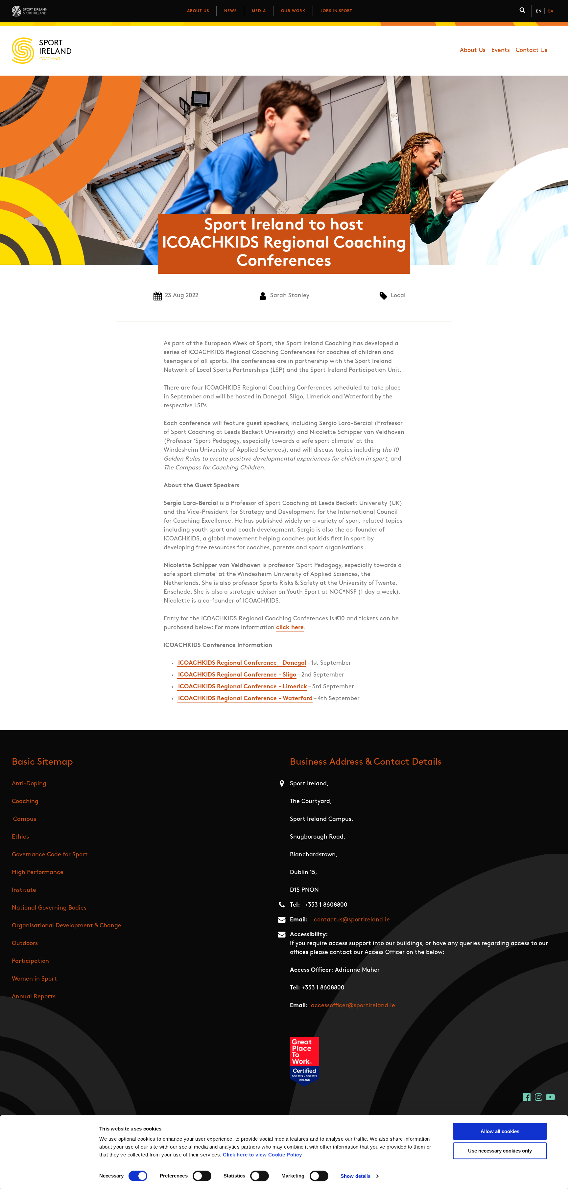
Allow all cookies (500, 1131)
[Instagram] (538, 1097)
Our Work (293, 11)
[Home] (59, 11)
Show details (355, 1176)
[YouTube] (550, 1097)
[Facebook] (526, 1097)
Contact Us (531, 51)
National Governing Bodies (49, 908)
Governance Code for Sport (50, 855)
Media (259, 11)
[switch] (202, 1176)
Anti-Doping (29, 784)
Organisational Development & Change (66, 926)
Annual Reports (34, 997)
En (538, 11)
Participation (30, 961)
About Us (198, 11)
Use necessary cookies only (500, 1150)
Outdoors (25, 944)
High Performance (37, 873)
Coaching (25, 802)
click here (290, 628)
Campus (24, 819)
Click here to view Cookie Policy (262, 1154)
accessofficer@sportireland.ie (353, 1006)
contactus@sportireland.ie (352, 920)
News (230, 11)
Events (500, 51)
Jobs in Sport (336, 11)
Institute (24, 890)
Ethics (20, 837)
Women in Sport (34, 979)
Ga (550, 11)
